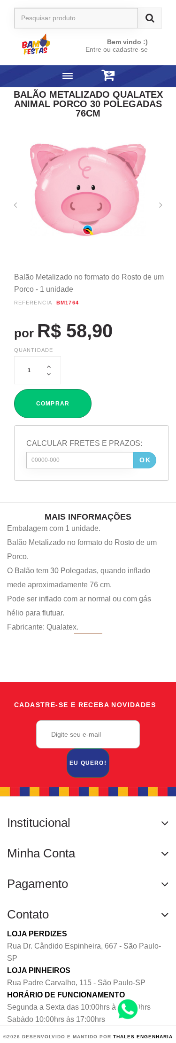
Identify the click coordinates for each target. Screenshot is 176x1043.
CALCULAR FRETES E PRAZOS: (84, 443)
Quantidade (33, 350)
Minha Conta (41, 853)
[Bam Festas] (45, 43)
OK (145, 460)
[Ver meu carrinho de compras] (108, 75)
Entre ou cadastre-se (116, 49)
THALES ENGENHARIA (143, 1036)
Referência (33, 302)
